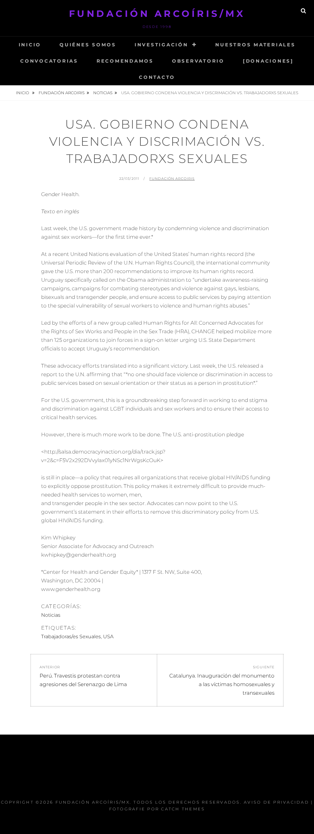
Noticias (103, 92)
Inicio (30, 45)
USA (108, 636)
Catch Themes (183, 808)
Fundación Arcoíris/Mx (157, 13)
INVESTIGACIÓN (161, 45)
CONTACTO (157, 77)
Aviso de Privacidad (276, 802)
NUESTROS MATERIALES (255, 45)
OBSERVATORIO (198, 61)
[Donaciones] (268, 61)
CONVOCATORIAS (49, 61)
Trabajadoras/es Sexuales (71, 636)
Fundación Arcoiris (62, 92)
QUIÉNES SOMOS (87, 45)
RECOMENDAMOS (125, 61)
